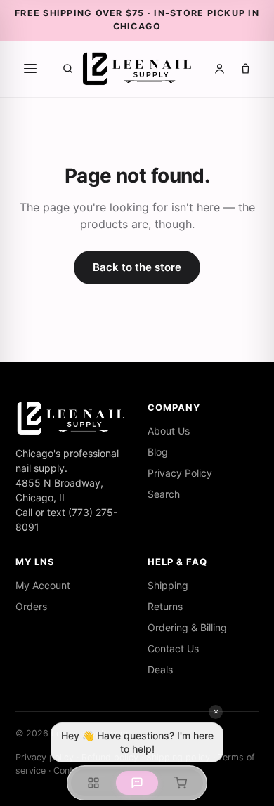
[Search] (68, 68)
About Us (169, 431)
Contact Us (173, 648)
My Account (42, 585)
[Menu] (30, 69)
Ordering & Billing (187, 627)
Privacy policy (44, 757)
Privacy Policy (180, 473)
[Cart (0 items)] (246, 68)
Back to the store (137, 267)
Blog (158, 452)
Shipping (168, 585)
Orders (31, 606)
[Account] (220, 68)
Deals (160, 669)
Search (164, 494)
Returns (165, 606)
